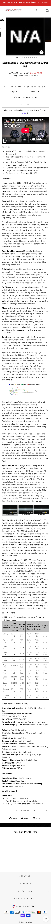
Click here (18, 786)
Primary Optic (13, 87)
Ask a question (25, 810)
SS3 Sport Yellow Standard (14, 716)
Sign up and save (25, 899)
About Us (25, 876)
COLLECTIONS (25, 883)
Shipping (16, 76)
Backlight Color (34, 87)
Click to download (27, 783)
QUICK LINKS (25, 891)
